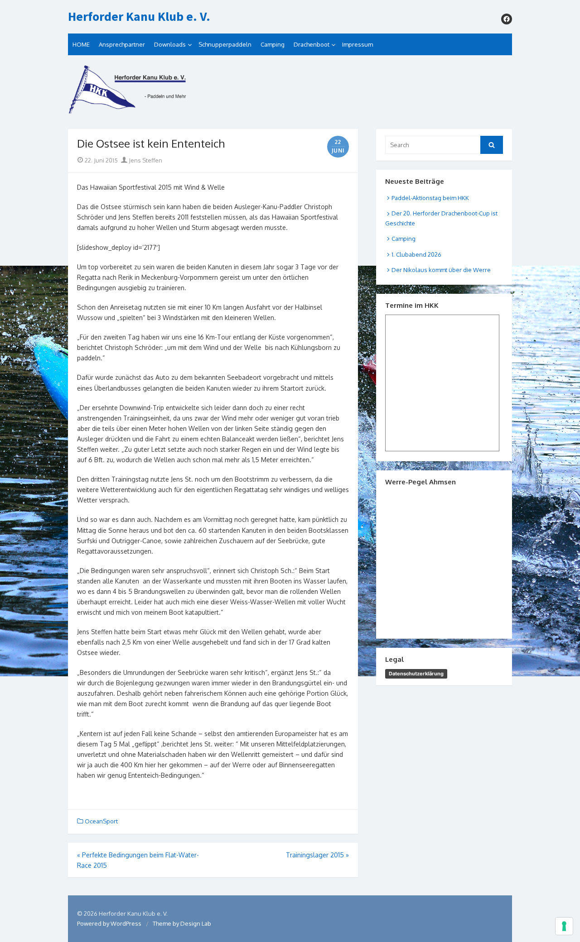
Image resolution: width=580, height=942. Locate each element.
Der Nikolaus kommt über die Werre (441, 269)
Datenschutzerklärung (416, 673)
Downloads (170, 44)
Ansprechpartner (122, 44)
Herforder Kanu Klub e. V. (139, 16)
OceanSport (101, 821)
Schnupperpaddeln (224, 44)
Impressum (357, 44)
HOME (81, 44)
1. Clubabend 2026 (416, 254)
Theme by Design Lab (182, 923)
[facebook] (506, 19)
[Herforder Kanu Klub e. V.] (290, 92)
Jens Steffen (144, 160)
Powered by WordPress (109, 923)
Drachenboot (311, 44)
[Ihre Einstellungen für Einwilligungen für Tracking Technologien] (564, 926)
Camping (273, 44)
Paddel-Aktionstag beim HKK (430, 197)
